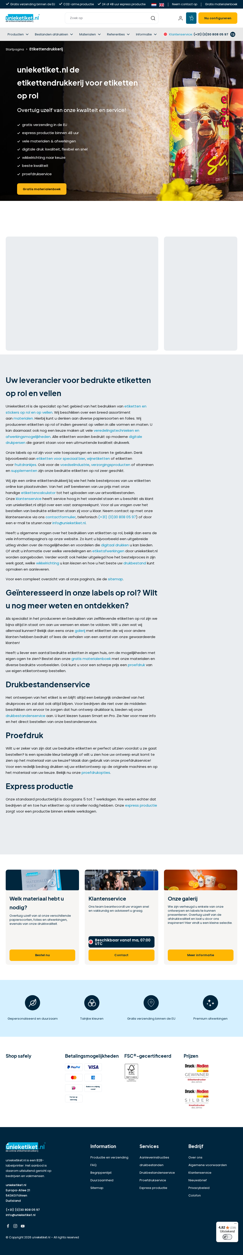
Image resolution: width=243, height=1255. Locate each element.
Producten (16, 34)
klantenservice (29, 498)
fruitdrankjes (25, 464)
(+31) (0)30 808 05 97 (117, 516)
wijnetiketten (98, 458)
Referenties (116, 34)
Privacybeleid (199, 1188)
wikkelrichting (47, 563)
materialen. (24, 418)
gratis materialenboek (91, 658)
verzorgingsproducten (110, 464)
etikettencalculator (38, 492)
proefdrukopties (96, 772)
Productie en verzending (109, 1157)
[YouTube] (22, 1227)
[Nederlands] (153, 4)
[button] (111, 18)
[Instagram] (15, 1227)
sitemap (115, 579)
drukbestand (134, 563)
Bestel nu (42, 955)
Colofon (194, 1195)
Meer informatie (200, 955)
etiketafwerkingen (108, 550)
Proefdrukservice (153, 1180)
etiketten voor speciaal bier (60, 458)
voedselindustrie (74, 464)
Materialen (87, 34)
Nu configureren (217, 18)
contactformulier (61, 516)
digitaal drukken (115, 545)
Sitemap (96, 1188)
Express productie (153, 1188)
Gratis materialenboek (221, 4)
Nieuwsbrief (197, 1180)
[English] (161, 4)
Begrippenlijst (101, 1172)
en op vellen (41, 412)
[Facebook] (8, 1227)
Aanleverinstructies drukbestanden (154, 1161)
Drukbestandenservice (157, 1172)
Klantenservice (199, 1172)
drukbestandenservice (25, 715)
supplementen (24, 470)
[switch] (227, 1237)
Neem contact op (184, 4)
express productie (141, 805)
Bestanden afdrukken (51, 34)
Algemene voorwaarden (207, 1165)
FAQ (93, 1165)
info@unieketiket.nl (69, 522)
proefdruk (136, 664)
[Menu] (235, 1224)
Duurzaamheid (101, 1180)
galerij (80, 630)
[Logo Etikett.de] (32, 1147)
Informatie (144, 34)
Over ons (195, 1157)
